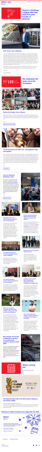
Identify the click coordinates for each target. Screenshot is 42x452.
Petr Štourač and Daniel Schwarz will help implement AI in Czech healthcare (10, 281)
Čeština (39, 1)
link (11, 353)
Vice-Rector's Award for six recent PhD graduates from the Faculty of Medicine (10, 254)
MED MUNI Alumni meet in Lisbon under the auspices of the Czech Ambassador (10, 219)
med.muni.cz (29, 1)
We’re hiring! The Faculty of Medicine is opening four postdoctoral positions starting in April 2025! (11, 340)
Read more (6, 168)
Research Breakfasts (14, 182)
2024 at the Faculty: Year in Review (14, 112)
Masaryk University (5, 445)
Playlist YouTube (7, 198)
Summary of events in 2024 (9, 124)
